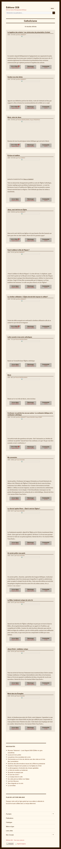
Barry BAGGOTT (22, 34)
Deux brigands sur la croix (15, 783)
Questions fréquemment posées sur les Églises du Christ (24, 766)
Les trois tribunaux (13, 781)
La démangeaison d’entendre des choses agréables (23, 768)
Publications (9, 818)
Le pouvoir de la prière (14, 755)
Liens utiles (9, 831)
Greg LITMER (38, 417)
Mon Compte (10, 835)
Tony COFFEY (21, 158)
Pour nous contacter (19, 840)
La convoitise (12, 785)
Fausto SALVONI (31, 417)
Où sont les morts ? (13, 774)
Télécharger (30, 66)
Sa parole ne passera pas (15, 772)
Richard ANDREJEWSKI (23, 119)
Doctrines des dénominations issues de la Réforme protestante (26, 764)
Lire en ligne (15, 66)
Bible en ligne (10, 826)
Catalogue (9, 822)
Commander (45, 66)
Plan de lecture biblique (15, 797)
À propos (8, 814)
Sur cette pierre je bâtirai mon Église (18, 779)
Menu (52, 8)
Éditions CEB (12, 7)
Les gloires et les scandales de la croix (19, 757)
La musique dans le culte (15, 777)
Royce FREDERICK (35, 119)
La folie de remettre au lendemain (18, 770)
